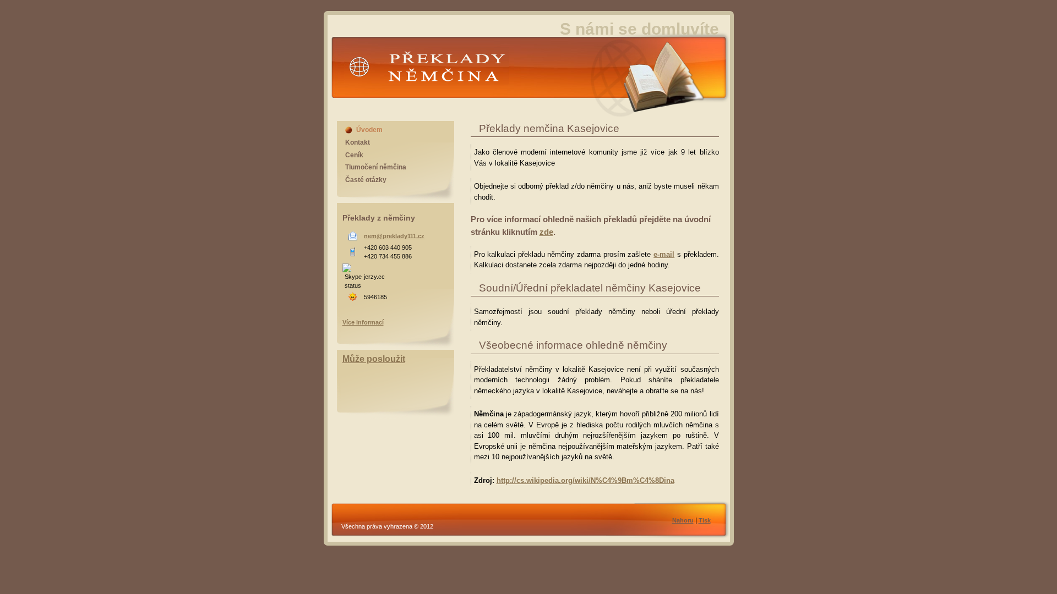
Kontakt (357, 142)
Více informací (363, 322)
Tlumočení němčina (375, 167)
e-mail (663, 254)
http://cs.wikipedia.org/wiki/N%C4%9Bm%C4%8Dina (585, 480)
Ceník (354, 155)
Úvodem (369, 130)
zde (546, 232)
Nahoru (683, 520)
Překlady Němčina (404, 95)
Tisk (705, 520)
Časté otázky (365, 180)
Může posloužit (373, 359)
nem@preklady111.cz (394, 236)
